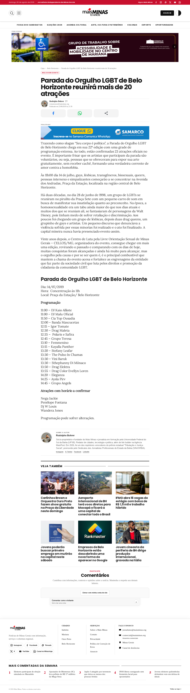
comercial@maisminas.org (134, 635)
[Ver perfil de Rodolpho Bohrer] (46, 437)
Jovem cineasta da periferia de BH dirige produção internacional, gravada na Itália (131, 553)
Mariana (65, 634)
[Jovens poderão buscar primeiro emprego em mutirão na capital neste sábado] (57, 532)
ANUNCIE (167, 13)
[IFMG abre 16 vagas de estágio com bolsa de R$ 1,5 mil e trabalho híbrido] (132, 482)
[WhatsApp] (179, 2)
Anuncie (94, 651)
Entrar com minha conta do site (95, 593)
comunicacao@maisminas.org (59, 104)
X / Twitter (68, 452)
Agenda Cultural (77, 25)
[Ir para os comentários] (66, 101)
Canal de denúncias (131, 648)
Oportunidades (164, 25)
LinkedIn (86, 452)
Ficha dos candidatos (30, 25)
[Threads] (165, 2)
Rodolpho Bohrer (56, 101)
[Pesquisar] (12, 13)
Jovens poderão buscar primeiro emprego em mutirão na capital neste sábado (56, 553)
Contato (93, 634)
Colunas (132, 25)
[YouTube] (175, 2)
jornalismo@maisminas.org (133, 630)
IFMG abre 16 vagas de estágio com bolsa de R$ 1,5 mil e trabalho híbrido (132, 502)
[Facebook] (156, 2)
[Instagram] (160, 2)
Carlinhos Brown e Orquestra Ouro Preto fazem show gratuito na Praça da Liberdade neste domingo (57, 504)
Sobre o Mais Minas (98, 630)
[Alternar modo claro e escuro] (178, 13)
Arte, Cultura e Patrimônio (107, 25)
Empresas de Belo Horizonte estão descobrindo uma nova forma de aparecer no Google (92, 553)
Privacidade (95, 639)
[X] (170, 2)
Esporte (146, 25)
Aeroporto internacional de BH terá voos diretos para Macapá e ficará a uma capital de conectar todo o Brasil (94, 506)
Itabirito (65, 630)
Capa (43, 68)
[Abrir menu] (19, 13)
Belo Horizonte (53, 68)
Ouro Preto (66, 639)
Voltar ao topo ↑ (175, 689)
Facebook (77, 452)
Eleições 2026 (54, 25)
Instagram (59, 452)
